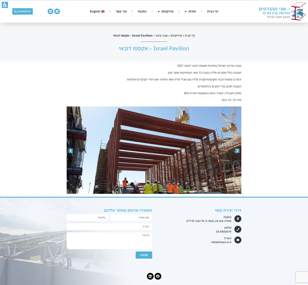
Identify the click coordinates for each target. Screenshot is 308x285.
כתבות (142, 11)
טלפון (227, 228)
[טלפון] (237, 229)
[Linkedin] (50, 11)
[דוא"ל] (237, 239)
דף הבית (212, 11)
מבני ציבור (161, 35)
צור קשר (121, 11)
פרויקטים (167, 11)
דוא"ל (227, 238)
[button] (5, 5)
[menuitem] (97, 11)
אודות (192, 11)
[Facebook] (57, 11)
